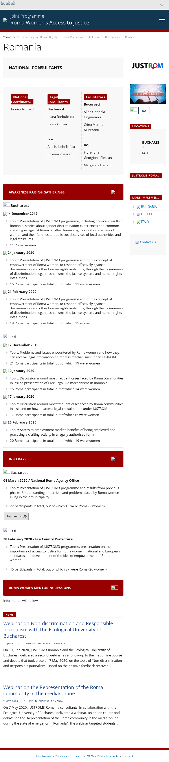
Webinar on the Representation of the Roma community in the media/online (53, 690)
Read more (14, 516)
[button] (84, 5)
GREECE (146, 214)
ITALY (144, 221)
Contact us (147, 242)
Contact (127, 756)
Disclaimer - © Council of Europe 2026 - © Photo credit (78, 756)
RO (144, 111)
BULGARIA (148, 206)
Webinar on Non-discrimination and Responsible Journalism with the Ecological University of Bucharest (58, 629)
